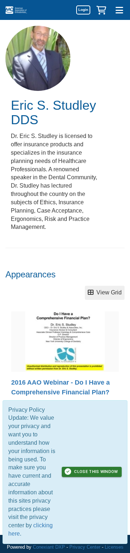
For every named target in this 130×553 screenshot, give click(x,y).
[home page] (27, 10)
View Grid (108, 292)
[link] (83, 9)
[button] (101, 9)
